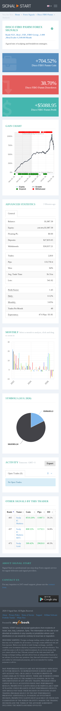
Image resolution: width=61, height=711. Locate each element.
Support (39, 615)
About (4, 615)
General (11, 213)
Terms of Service (28, 615)
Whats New (21, 618)
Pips (39, 512)
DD (48, 512)
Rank (9, 512)
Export (50, 463)
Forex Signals (29, 14)
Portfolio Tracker (8, 618)
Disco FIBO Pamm (45, 14)
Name (19, 512)
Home (17, 14)
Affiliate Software (50, 615)
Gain (28, 512)
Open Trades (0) (15, 473)
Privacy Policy (14, 615)
